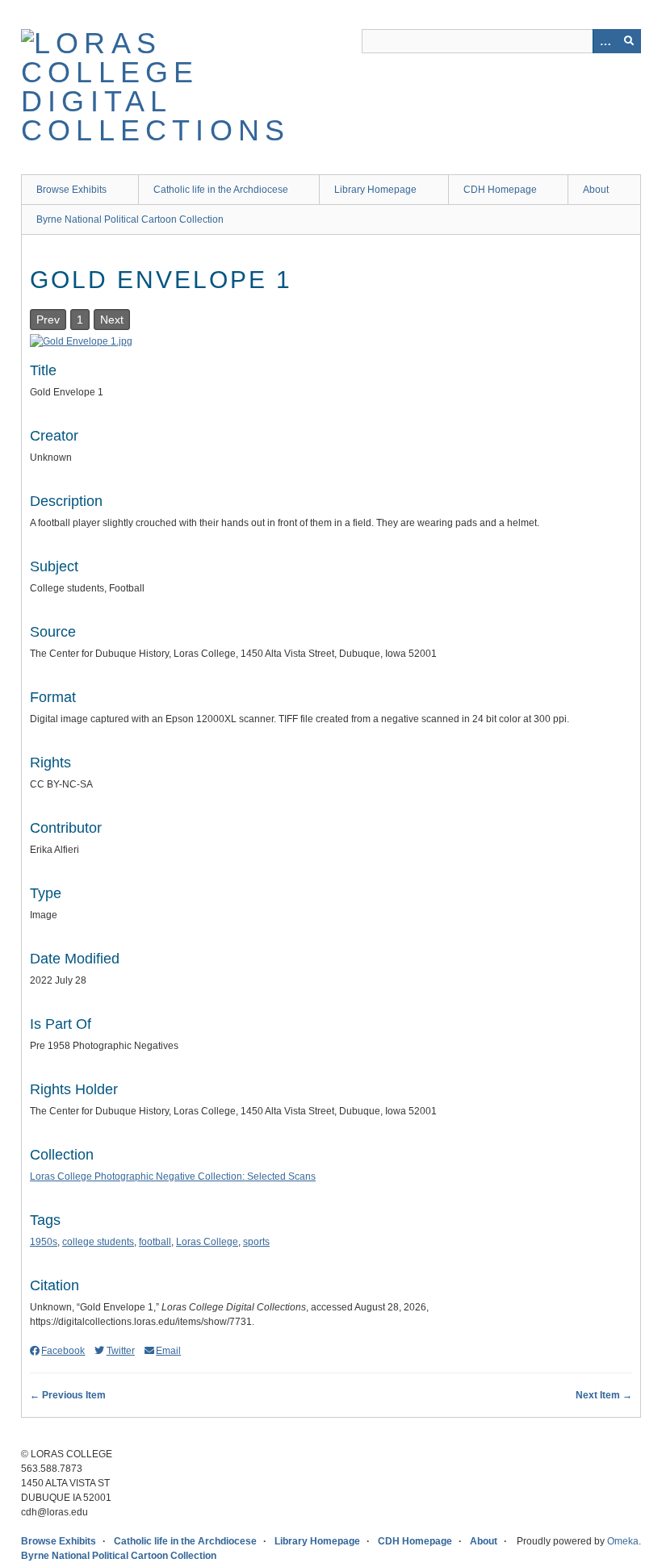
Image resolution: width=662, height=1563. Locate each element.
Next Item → (604, 1395)
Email (168, 1350)
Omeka (623, 1541)
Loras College (207, 1241)
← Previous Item (68, 1395)
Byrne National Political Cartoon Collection (130, 219)
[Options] (605, 41)
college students (98, 1241)
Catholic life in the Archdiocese (220, 189)
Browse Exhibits (71, 189)
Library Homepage (375, 189)
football (155, 1241)
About (596, 189)
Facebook (63, 1350)
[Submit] (629, 41)
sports (256, 1241)
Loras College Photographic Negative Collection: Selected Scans (173, 1176)
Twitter (120, 1350)
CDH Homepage (500, 189)
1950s (43, 1241)
